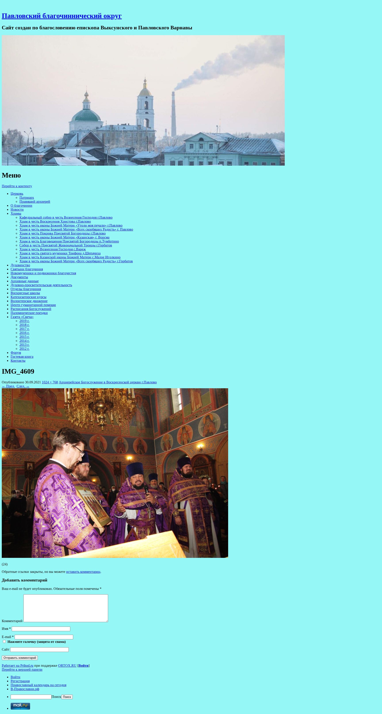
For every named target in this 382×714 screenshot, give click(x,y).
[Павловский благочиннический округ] (143, 164)
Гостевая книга (22, 356)
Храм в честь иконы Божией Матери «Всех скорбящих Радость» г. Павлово (76, 229)
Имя (6, 629)
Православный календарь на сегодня (38, 685)
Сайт (5, 649)
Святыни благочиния (27, 269)
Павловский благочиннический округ (62, 16)
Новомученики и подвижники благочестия (43, 273)
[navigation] (191, 687)
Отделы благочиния (26, 289)
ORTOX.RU (67, 665)
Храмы (16, 213)
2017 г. (24, 329)
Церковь (17, 193)
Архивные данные (25, 281)
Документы (19, 277)
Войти (83, 665)
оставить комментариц (83, 572)
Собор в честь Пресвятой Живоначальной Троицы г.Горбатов (65, 245)
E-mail (8, 637)
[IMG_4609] (115, 557)
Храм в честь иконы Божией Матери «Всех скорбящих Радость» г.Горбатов (76, 261)
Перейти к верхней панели (22, 669)
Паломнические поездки (29, 313)
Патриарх (26, 197)
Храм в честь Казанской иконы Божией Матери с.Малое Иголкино (69, 257)
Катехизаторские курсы (28, 297)
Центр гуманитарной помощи (33, 305)
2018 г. (24, 325)
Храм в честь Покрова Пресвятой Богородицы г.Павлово (62, 233)
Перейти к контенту (17, 186)
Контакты (18, 360)
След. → (23, 386)
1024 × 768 (50, 382)
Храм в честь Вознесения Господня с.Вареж (52, 249)
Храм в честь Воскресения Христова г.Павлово (55, 221)
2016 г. (24, 333)
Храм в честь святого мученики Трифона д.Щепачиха (60, 253)
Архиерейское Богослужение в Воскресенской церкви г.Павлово (108, 382)
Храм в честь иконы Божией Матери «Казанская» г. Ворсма (64, 237)
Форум (16, 352)
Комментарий (12, 621)
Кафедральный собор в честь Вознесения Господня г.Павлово (66, 217)
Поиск (56, 697)
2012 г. (24, 348)
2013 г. (24, 345)
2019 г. (24, 321)
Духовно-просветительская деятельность (41, 285)
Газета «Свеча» (22, 317)
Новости (17, 209)
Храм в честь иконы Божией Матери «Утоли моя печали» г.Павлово (70, 225)
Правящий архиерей (34, 201)
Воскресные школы (25, 293)
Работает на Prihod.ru (17, 665)
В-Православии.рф (25, 689)
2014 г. (24, 341)
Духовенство (20, 265)
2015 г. (24, 337)
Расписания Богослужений (31, 309)
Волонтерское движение (29, 301)
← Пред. (8, 386)
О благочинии (21, 205)
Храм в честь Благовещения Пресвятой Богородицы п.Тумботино (69, 241)
